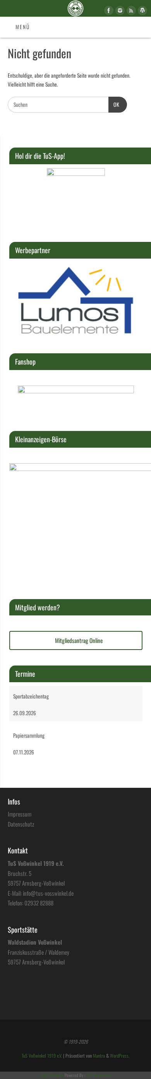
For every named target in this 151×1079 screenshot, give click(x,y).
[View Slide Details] (76, 197)
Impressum (19, 814)
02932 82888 (38, 902)
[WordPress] (141, 11)
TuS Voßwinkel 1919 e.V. (42, 1055)
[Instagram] (119, 11)
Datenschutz (21, 824)
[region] (76, 197)
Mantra (99, 1055)
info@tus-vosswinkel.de (48, 893)
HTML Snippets (51, 1075)
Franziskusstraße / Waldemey (38, 952)
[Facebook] (107, 11)
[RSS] (130, 11)
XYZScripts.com (98, 1075)
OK (114, 104)
